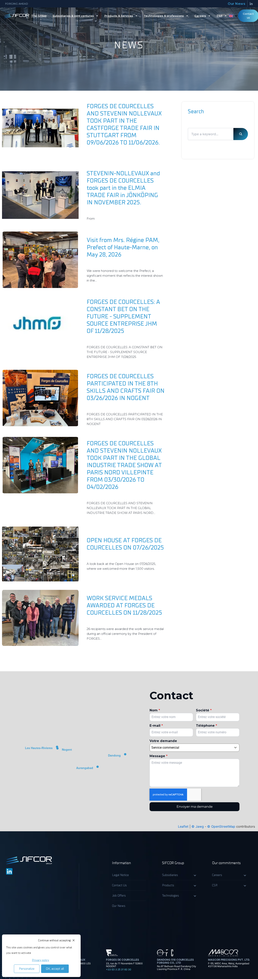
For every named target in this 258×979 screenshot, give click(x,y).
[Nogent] (57, 750)
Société (204, 710)
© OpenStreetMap (221, 826)
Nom (155, 710)
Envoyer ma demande (195, 807)
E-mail (156, 725)
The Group (39, 15)
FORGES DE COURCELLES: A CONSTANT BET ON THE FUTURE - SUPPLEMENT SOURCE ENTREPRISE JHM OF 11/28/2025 (123, 316)
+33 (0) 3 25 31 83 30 (118, 969)
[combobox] (194, 748)
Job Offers (119, 895)
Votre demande (163, 741)
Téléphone (206, 725)
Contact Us (119, 885)
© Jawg (197, 826)
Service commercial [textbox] (165, 747)
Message (158, 756)
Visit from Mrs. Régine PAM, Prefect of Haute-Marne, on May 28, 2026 (123, 247)
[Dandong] (125, 755)
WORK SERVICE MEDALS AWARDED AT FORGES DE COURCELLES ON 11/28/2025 (124, 605)
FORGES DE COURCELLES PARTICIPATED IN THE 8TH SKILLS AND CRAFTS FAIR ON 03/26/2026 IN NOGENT (125, 387)
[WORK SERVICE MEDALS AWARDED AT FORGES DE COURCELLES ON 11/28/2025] (40, 618)
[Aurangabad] (98, 768)
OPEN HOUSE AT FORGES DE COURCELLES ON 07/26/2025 (125, 544)
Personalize (26, 969)
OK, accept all (55, 969)
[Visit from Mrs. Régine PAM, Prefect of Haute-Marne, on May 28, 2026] (40, 260)
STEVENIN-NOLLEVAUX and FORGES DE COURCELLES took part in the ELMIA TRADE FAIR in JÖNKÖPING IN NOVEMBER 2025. (123, 188)
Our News (236, 4)
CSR (219, 15)
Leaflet (183, 826)
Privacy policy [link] (40, 960)
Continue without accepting (54, 940)
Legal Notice (120, 875)
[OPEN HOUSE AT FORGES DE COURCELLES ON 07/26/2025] (40, 554)
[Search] (240, 134)
